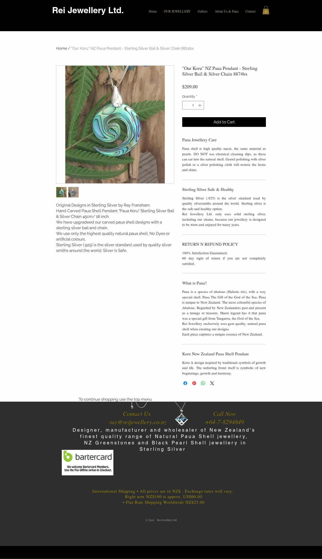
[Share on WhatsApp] (203, 383)
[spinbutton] (193, 105)
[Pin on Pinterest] (194, 383)
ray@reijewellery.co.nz (137, 421)
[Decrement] (186, 105)
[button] (177, 11)
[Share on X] (212, 383)
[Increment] (200, 105)
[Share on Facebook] (185, 383)
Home (61, 48)
